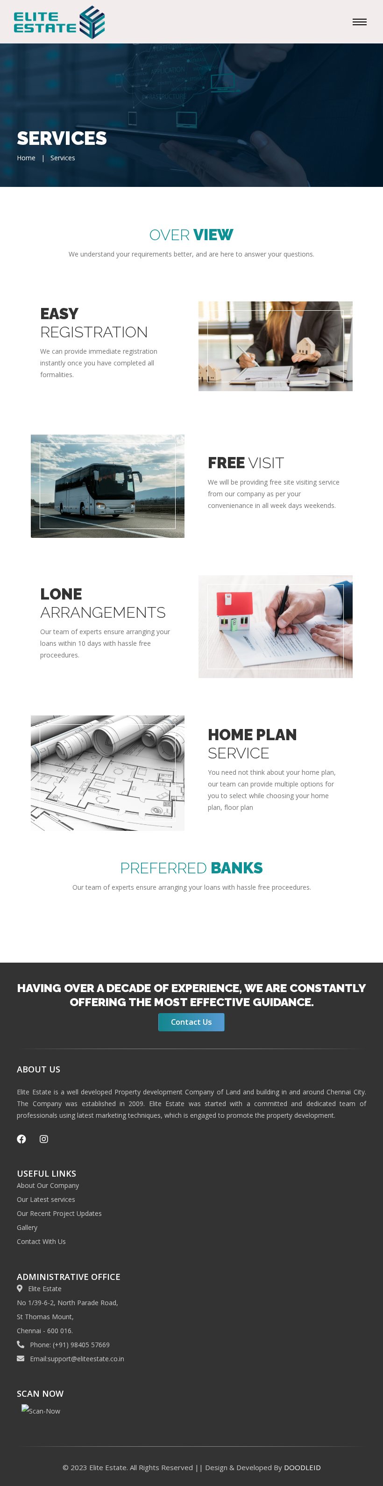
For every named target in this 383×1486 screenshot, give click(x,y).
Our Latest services (46, 1199)
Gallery (27, 1227)
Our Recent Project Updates (59, 1213)
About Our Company (48, 1185)
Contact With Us (41, 1241)
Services (62, 157)
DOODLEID (302, 1467)
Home (26, 157)
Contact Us (191, 1021)
